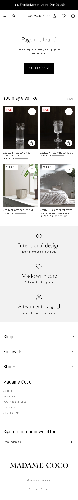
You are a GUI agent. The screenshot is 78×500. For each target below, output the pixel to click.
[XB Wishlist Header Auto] (63, 15)
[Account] (54, 15)
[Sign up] (70, 442)
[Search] (13, 15)
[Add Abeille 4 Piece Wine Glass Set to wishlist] (69, 111)
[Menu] (5, 16)
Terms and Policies (39, 489)
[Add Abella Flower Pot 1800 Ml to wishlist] (32, 169)
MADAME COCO (43, 480)
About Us (8, 391)
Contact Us (9, 407)
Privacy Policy (11, 396)
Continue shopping (39, 68)
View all (71, 98)
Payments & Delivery (14, 402)
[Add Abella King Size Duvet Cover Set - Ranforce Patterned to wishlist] (69, 169)
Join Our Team (11, 413)
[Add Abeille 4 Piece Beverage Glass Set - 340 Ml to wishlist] (32, 111)
